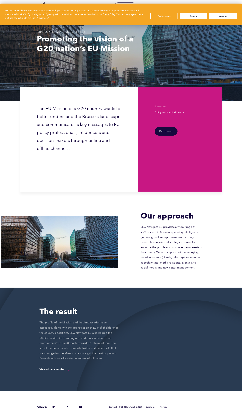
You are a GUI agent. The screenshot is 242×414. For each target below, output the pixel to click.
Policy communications (168, 112)
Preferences (164, 16)
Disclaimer (151, 407)
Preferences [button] (42, 18)
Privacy (163, 407)
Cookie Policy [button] (109, 14)
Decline (193, 16)
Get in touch (166, 131)
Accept (223, 16)
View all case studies (52, 369)
